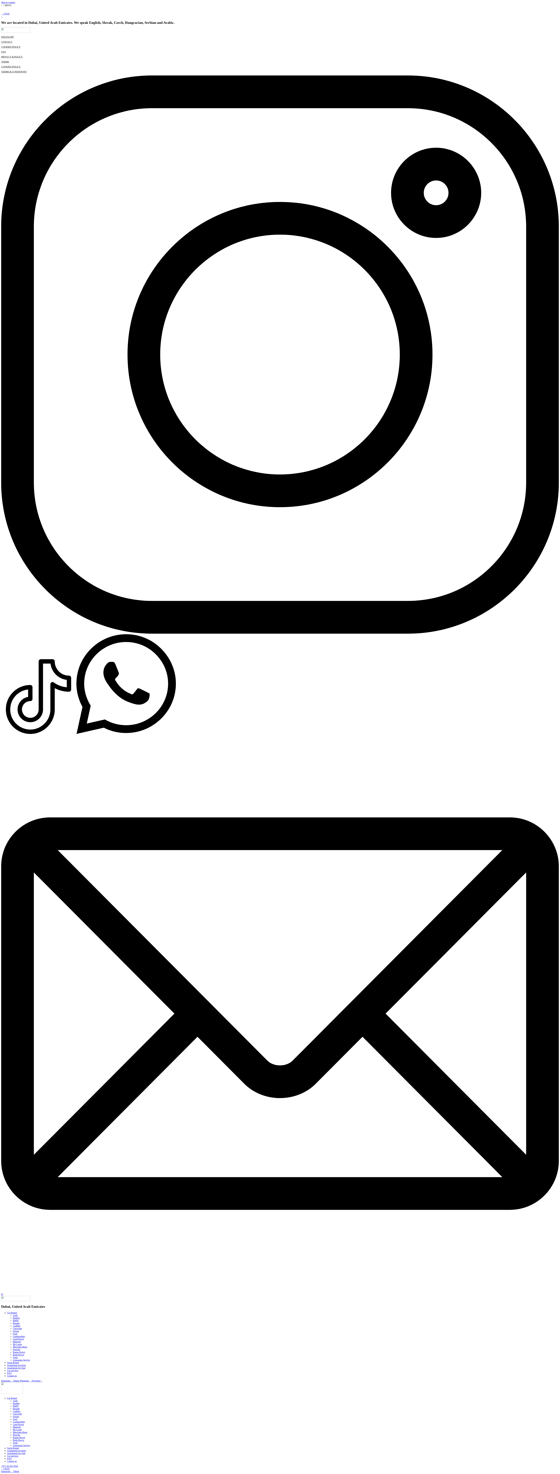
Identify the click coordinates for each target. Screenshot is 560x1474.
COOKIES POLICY (11, 47)
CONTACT (6, 42)
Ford (15, 1334)
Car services (12, 1370)
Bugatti (16, 1323)
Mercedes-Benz (20, 1347)
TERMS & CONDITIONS (14, 72)
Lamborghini (19, 1336)
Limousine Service (21, 1360)
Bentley (16, 1318)
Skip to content (8, 2)
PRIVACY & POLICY (12, 57)
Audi (15, 1315)
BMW (16, 1320)
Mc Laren (17, 1344)
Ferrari (16, 1331)
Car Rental (12, 1313)
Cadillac (16, 1326)
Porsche (16, 1349)
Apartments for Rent (16, 1365)
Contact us (12, 1376)
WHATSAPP (7, 37)
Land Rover (18, 1339)
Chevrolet (17, 1328)
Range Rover (19, 1352)
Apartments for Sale (16, 1368)
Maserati (17, 1341)
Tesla (15, 1357)
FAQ (3, 52)
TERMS (5, 62)
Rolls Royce (18, 1355)
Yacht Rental (13, 1362)
